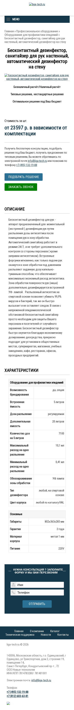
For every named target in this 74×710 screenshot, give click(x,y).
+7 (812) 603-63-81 (17, 696)
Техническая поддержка (20, 634)
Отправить (37, 604)
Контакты (63, 634)
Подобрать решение (23, 177)
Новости (46, 634)
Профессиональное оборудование (37, 31)
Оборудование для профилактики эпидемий (31, 35)
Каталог (55, 631)
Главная (9, 31)
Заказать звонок (20, 187)
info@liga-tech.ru (37, 160)
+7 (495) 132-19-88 (26, 165)
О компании (37, 631)
